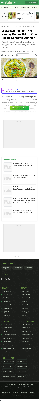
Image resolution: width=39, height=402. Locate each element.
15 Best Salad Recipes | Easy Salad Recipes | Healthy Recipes (24, 188)
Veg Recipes (7, 321)
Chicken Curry (22, 361)
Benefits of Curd (27, 335)
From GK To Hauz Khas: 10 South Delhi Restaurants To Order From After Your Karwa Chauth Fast (24, 201)
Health (5, 288)
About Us (15, 392)
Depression (7, 301)
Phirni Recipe (26, 348)
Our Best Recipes (9, 160)
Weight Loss (6, 268)
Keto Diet (6, 298)
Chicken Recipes (8, 361)
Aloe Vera (25, 291)
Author (32, 392)
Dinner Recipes (8, 324)
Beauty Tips (26, 312)
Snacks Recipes (8, 352)
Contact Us (18, 395)
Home (3, 26)
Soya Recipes (7, 338)
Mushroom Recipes (9, 335)
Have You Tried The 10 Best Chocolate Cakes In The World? (23, 164)
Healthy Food (7, 308)
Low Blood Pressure (9, 305)
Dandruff (25, 305)
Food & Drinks (10, 26)
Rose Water (26, 294)
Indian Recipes (8, 358)
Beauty (24, 288)
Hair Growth (26, 298)
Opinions (35, 7)
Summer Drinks (27, 331)
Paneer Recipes (8, 331)
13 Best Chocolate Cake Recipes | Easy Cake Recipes (24, 176)
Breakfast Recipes (9, 376)
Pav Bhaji (21, 376)
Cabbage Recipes (9, 345)
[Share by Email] (32, 55)
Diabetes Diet (7, 294)
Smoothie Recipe (28, 345)
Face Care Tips (27, 341)
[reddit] (12, 55)
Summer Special (28, 321)
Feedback (24, 392)
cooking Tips (25, 7)
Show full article (18, 108)
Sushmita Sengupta (7, 51)
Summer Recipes (28, 324)
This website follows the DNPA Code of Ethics (19, 384)
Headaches (7, 315)
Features (4, 7)
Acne (24, 315)
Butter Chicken (8, 371)
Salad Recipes (7, 328)
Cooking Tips (18, 268)
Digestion (6, 312)
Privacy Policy (6, 392)
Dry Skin (25, 301)
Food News (14, 7)
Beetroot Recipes (9, 348)
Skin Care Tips (27, 338)
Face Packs (26, 308)
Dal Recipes (7, 341)
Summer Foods (27, 328)
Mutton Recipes (8, 366)
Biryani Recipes (22, 366)
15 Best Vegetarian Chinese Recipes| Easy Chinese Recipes (23, 211)
